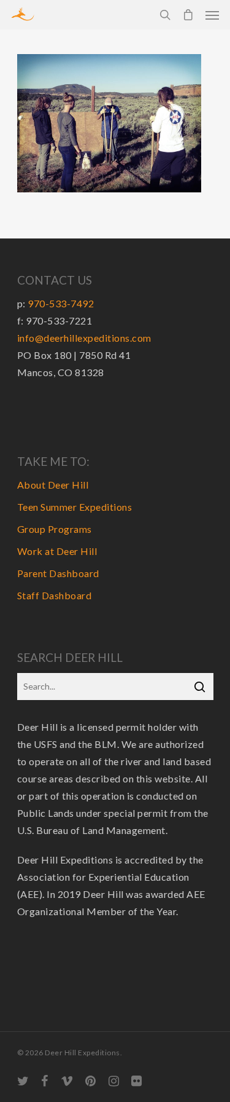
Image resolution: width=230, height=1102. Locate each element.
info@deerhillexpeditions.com (84, 338)
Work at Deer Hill (57, 551)
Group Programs (54, 529)
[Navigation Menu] (212, 15)
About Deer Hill (53, 484)
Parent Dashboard (58, 573)
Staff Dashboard (54, 595)
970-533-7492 (61, 303)
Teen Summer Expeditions (74, 507)
